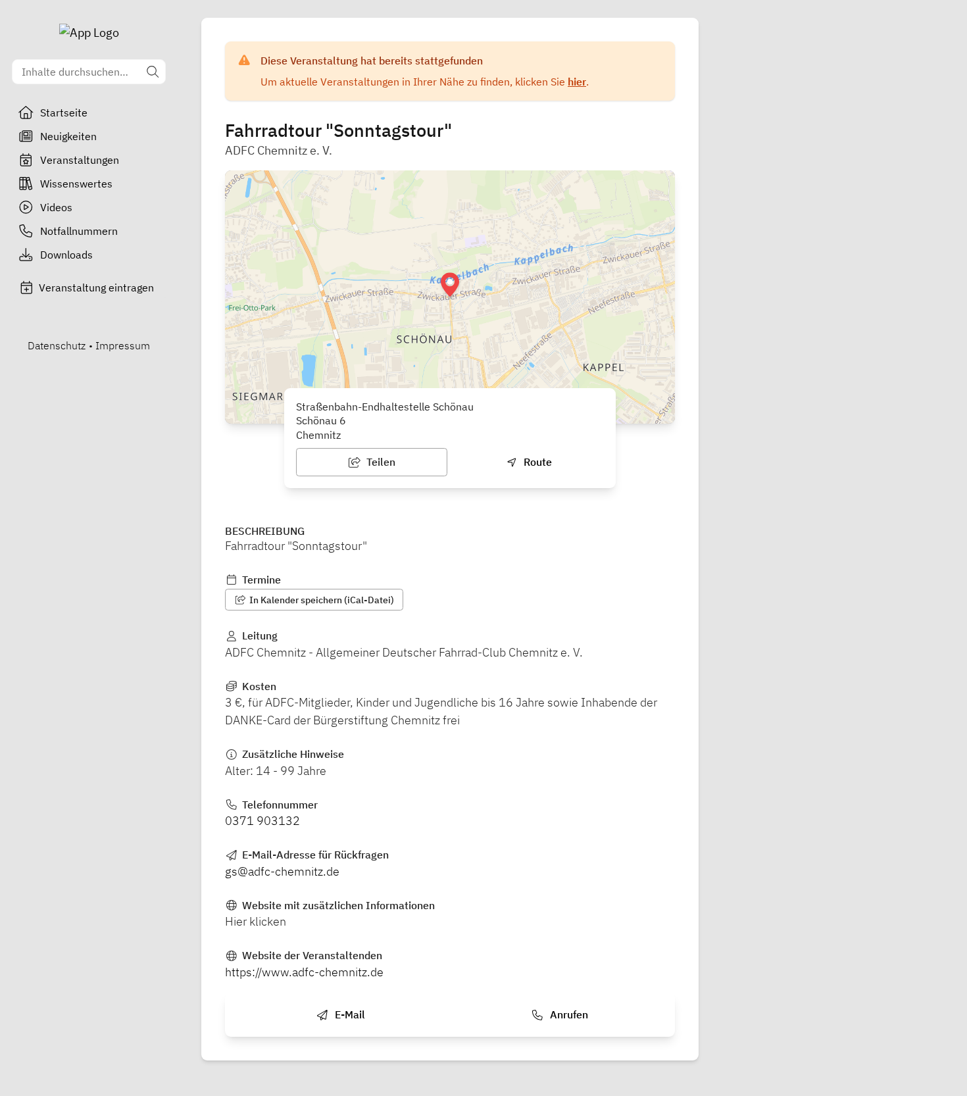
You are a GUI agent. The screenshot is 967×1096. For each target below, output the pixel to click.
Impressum (122, 345)
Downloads (66, 254)
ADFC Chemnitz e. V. (278, 150)
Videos (56, 207)
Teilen (379, 461)
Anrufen (567, 1014)
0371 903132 (262, 820)
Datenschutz (57, 345)
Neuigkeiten (68, 136)
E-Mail (348, 1014)
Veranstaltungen (79, 159)
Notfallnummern (79, 230)
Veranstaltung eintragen (96, 287)
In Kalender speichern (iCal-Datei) (320, 600)
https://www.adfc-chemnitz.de (304, 972)
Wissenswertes (76, 183)
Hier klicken (255, 921)
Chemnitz (318, 434)
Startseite (63, 112)
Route (536, 461)
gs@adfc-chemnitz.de (282, 871)
